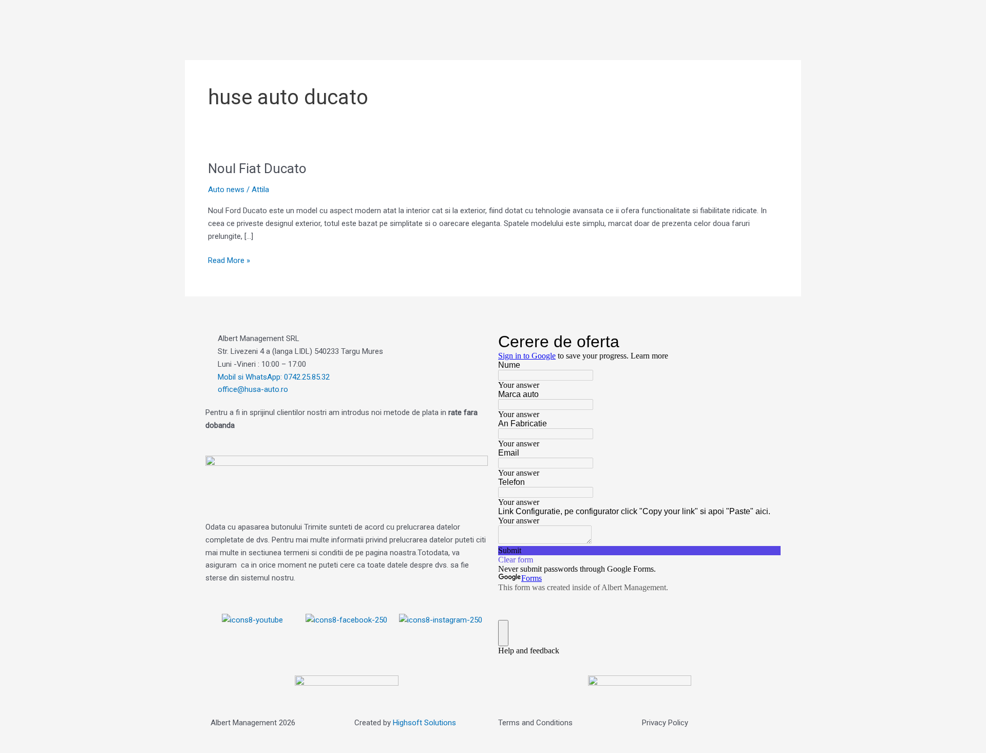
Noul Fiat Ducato (257, 168)
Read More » (229, 259)
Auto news (226, 189)
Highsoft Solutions (424, 722)
